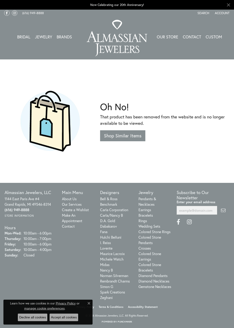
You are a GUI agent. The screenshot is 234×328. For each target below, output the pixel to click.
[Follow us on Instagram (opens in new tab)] (14, 13)
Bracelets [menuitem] (145, 215)
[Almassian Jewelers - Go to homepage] (117, 38)
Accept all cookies (64, 317)
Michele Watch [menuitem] (112, 259)
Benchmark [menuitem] (108, 204)
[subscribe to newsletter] (223, 210)
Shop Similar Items (122, 136)
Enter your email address (196, 202)
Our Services (72, 204)
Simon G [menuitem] (106, 286)
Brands (64, 37)
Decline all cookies (32, 317)
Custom (214, 37)
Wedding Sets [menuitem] (149, 226)
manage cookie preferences (44, 308)
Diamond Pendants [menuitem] (153, 275)
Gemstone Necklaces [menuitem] (154, 286)
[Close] (228, 5)
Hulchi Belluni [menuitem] (110, 237)
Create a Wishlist (75, 209)
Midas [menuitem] (104, 264)
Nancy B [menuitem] (106, 270)
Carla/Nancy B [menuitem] (111, 215)
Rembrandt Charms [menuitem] (115, 281)
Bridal (23, 37)
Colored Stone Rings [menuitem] (154, 231)
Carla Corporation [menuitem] (114, 209)
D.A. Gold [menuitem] (107, 220)
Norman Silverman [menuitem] (114, 275)
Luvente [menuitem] (106, 248)
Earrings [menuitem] (144, 209)
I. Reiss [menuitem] (105, 242)
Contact (192, 37)
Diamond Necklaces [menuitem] (153, 281)
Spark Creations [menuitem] (112, 292)
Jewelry (43, 37)
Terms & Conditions (111, 307)
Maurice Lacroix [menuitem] (112, 253)
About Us (69, 198)
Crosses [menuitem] (144, 248)
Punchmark (125, 321)
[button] (203, 13)
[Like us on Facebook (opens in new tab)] (7, 13)
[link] (32, 13)
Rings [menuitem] (142, 220)
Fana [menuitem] (103, 231)
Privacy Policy (66, 303)
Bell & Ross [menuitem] (108, 198)
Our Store (167, 37)
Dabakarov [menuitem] (108, 226)
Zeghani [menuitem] (106, 297)
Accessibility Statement (143, 307)
